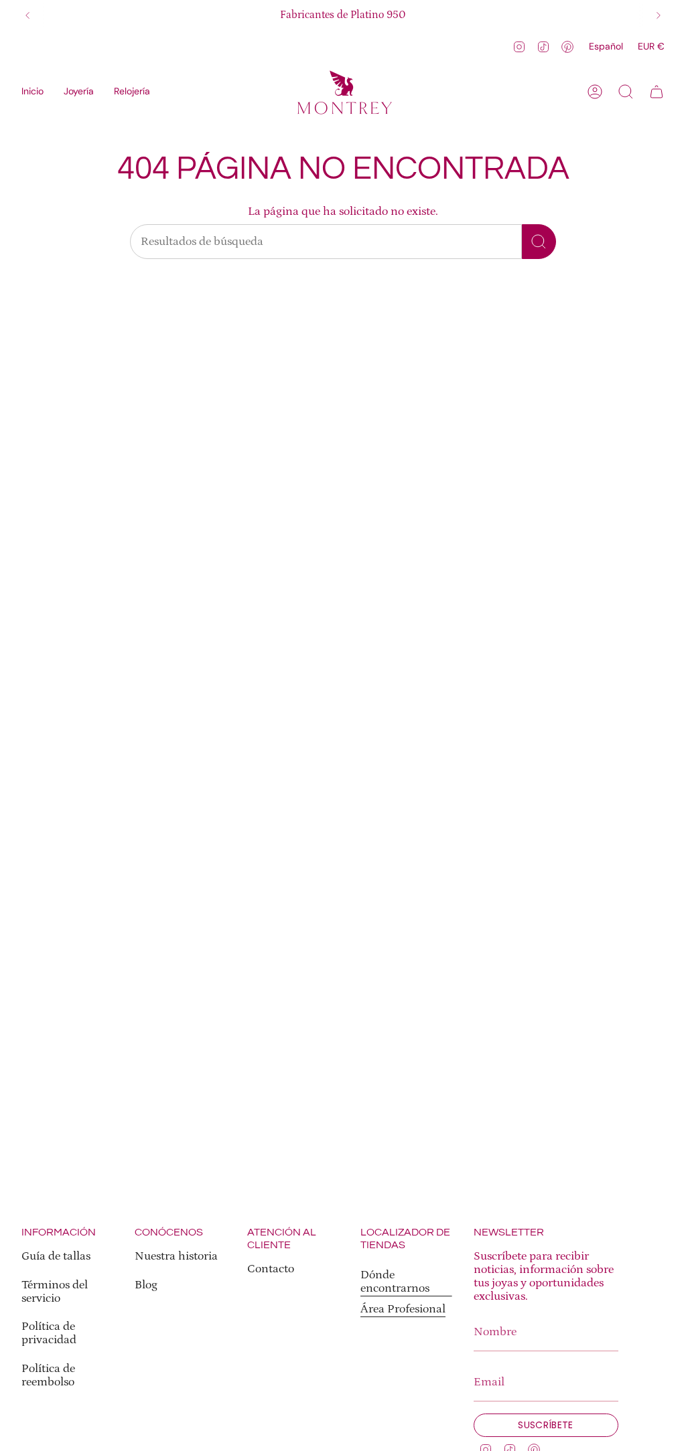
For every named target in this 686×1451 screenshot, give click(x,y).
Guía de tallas (55, 1256)
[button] (79, 91)
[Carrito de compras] (656, 91)
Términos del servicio (54, 1291)
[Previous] (27, 15)
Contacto (270, 1269)
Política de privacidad (48, 1333)
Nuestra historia (176, 1256)
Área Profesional (402, 1309)
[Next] (659, 15)
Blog (146, 1285)
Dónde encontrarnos (394, 1281)
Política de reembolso (48, 1375)
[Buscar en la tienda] (539, 241)
